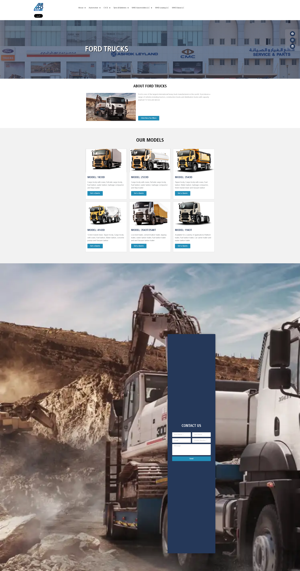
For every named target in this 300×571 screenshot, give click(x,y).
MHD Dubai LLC (178, 8)
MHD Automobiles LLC (141, 8)
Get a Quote (95, 193)
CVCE (106, 8)
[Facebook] (292, 33)
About (80, 8)
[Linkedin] (292, 46)
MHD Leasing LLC (162, 8)
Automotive (93, 8)
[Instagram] (292, 40)
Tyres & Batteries (119, 8)
